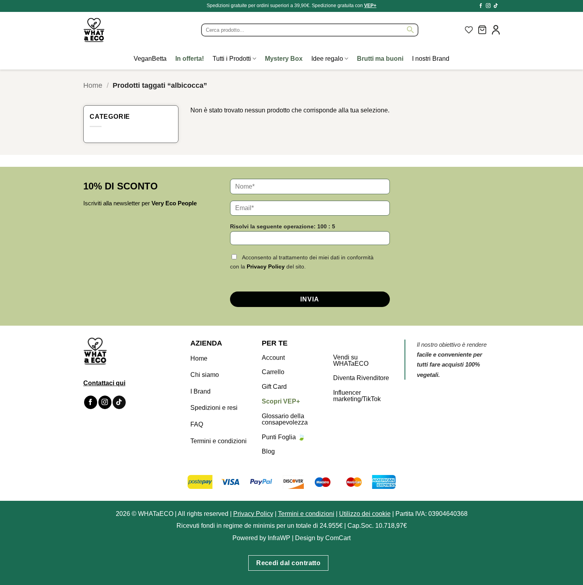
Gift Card (274, 386)
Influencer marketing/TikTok (357, 395)
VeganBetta (150, 58)
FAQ (196, 424)
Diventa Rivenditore (361, 378)
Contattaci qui (104, 383)
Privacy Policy (266, 266)
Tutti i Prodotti (232, 58)
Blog (268, 451)
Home (92, 85)
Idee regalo (327, 58)
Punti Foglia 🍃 (283, 437)
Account (273, 357)
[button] (482, 30)
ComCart (338, 538)
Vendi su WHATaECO (350, 360)
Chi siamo (204, 374)
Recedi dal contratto (288, 563)
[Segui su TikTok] (495, 6)
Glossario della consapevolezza (285, 419)
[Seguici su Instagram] (488, 6)
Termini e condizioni (218, 441)
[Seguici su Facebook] (480, 6)
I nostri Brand (430, 58)
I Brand (200, 391)
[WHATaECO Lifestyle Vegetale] (113, 30)
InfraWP (279, 538)
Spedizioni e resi (214, 407)
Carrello (273, 372)
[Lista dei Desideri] (469, 30)
